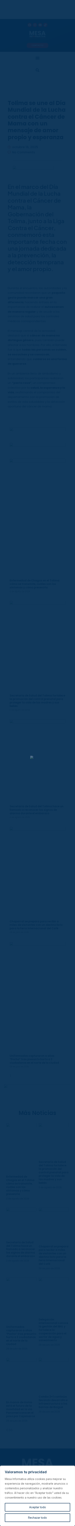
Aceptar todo (37, 1507)
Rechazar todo (37, 1517)
